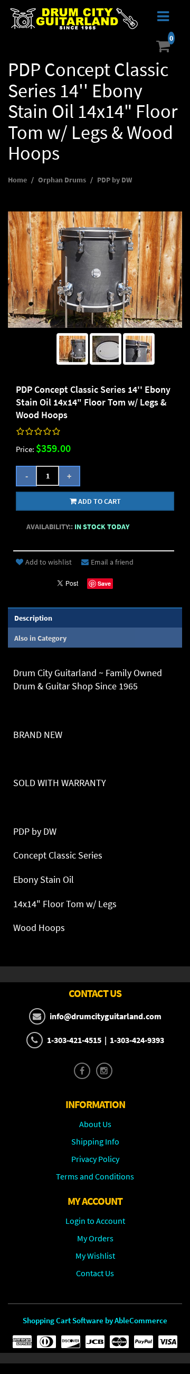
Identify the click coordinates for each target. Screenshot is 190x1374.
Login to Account (95, 1220)
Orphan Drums (62, 180)
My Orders (95, 1238)
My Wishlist (95, 1255)
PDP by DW (114, 180)
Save (104, 583)
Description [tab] (33, 618)
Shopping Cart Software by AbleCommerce (95, 1320)
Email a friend (112, 562)
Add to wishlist (48, 562)
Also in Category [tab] (40, 638)
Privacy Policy (95, 1159)
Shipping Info (95, 1141)
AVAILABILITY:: (49, 526)
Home (17, 180)
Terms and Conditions (95, 1176)
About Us (95, 1124)
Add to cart (99, 501)
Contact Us (95, 1273)
